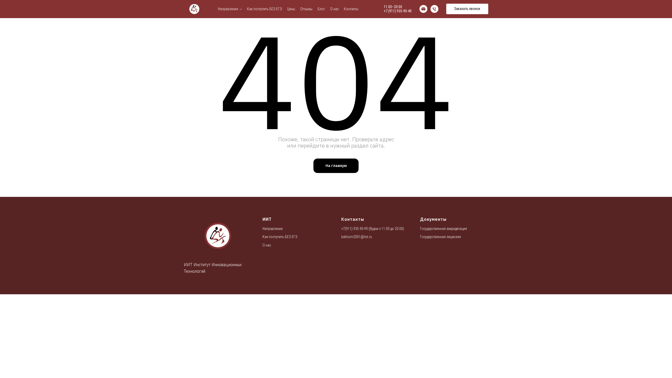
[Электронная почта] (423, 9)
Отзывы (306, 9)
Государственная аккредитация (443, 229)
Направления (228, 9)
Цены (291, 9)
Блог (321, 9)
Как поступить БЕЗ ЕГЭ (264, 9)
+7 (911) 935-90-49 (398, 11)
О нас (334, 9)
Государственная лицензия (440, 237)
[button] (467, 9)
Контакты (351, 9)
